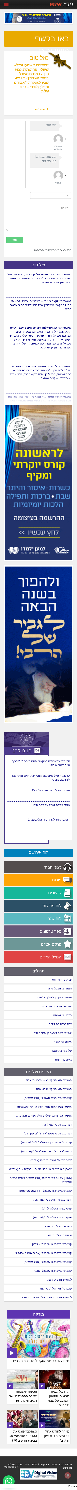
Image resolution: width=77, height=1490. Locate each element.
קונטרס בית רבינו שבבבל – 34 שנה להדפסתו (45, 1190)
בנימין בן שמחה (62, 1015)
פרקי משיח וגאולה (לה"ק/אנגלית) (52, 1217)
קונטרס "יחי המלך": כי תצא (56, 1288)
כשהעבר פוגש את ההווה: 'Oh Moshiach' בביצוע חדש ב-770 (22, 1436)
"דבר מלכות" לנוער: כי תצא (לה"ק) (52, 1199)
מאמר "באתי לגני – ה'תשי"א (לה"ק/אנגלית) (46, 1151)
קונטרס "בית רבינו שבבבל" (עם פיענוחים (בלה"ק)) (42, 1253)
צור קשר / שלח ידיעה (37, 1464)
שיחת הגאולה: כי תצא (59, 1235)
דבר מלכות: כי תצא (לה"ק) (56, 1124)
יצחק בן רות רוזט (62, 979)
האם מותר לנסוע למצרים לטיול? (51, 790)
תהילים (38, 971)
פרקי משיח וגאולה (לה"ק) (57, 1208)
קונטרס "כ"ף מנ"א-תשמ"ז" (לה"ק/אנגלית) (48, 1097)
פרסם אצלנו (15, 1464)
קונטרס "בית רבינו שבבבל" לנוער (53, 1270)
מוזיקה (38, 1314)
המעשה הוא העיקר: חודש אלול (54, 1089)
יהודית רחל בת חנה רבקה (57, 1006)
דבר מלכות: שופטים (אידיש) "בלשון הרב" (48, 1133)
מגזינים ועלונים (38, 1071)
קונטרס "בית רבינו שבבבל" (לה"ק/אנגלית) (48, 1261)
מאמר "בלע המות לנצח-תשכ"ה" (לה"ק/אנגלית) (44, 1106)
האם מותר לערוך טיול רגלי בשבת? (48, 819)
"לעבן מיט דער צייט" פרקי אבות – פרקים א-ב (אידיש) (40, 1169)
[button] (9, 1481)
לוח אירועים (38, 852)
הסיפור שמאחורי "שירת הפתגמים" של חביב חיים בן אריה (23, 1396)
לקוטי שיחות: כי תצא (59, 1279)
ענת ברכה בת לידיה (60, 1024)
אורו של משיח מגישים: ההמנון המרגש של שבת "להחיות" (58, 1398)
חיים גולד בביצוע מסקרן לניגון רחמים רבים (41, 1361)
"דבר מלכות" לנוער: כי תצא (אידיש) (51, 1160)
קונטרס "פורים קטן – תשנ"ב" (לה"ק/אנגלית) (46, 1142)
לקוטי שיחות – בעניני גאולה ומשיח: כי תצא (47, 1297)
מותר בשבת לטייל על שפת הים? (51, 805)
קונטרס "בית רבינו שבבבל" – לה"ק (52, 1244)
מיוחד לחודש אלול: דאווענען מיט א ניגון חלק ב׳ (56, 1436)
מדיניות (67, 1467)
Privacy (72, 1486)
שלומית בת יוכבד (62, 1050)
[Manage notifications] (68, 1475)
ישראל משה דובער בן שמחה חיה (53, 1032)
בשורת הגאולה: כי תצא (58, 1226)
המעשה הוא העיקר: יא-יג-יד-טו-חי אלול (49, 1080)
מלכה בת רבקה (63, 1041)
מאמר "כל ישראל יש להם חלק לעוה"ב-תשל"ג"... (44, 1115)
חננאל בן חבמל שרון (60, 988)
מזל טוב (38, 265)
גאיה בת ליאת (63, 1059)
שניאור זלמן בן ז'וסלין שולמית (54, 997)
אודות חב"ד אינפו (62, 1464)
